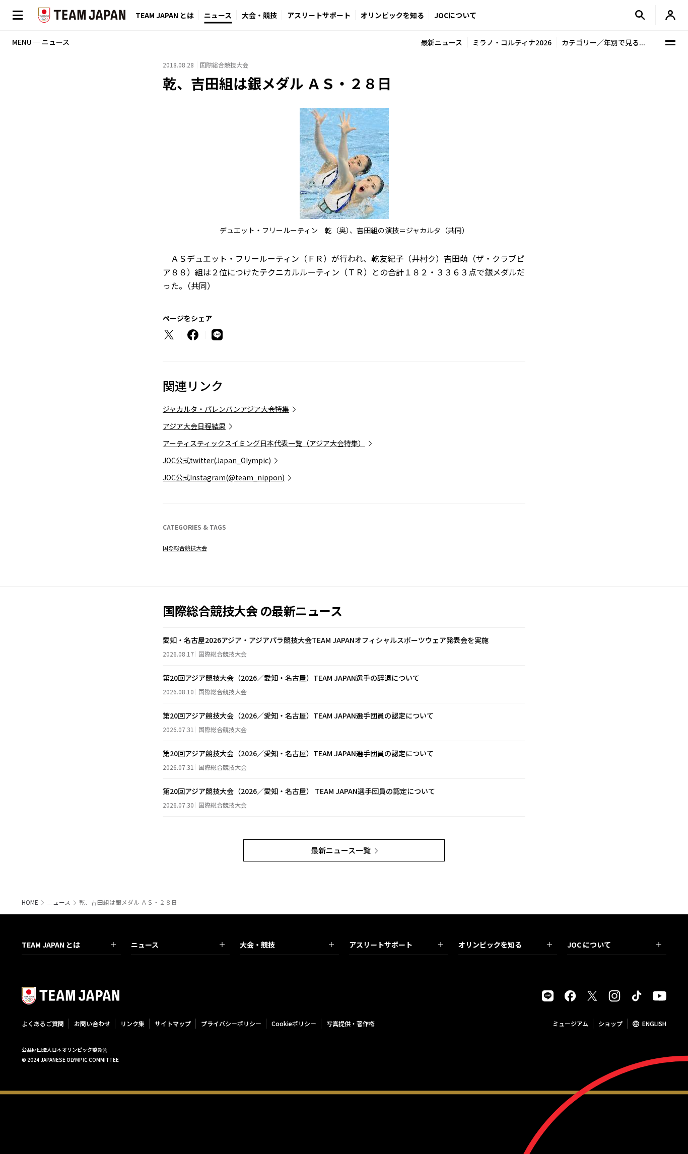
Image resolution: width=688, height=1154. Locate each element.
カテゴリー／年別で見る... (603, 42)
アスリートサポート (319, 15)
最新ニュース (441, 42)
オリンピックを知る (392, 15)
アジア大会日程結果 (194, 426)
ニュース (218, 15)
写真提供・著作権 (350, 1023)
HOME (30, 902)
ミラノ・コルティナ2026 (512, 42)
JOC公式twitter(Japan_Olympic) (217, 460)
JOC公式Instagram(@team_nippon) (224, 477)
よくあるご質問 (43, 1023)
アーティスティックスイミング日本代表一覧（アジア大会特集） (264, 443)
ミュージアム (570, 1023)
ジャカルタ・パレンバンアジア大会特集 (226, 409)
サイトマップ (173, 1023)
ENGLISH (654, 1023)
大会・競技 (257, 945)
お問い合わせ (92, 1023)
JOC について (589, 945)
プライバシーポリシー (231, 1023)
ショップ (610, 1023)
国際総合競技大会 (185, 548)
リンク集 (132, 1023)
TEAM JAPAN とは (51, 945)
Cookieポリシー (293, 1023)
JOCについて (455, 15)
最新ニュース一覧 (341, 850)
